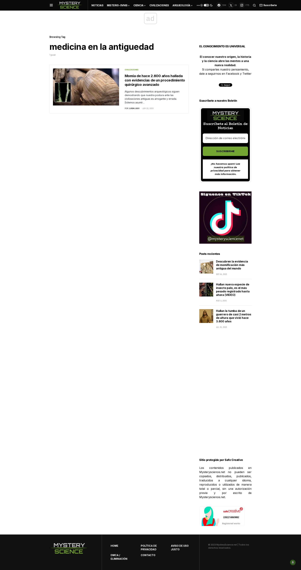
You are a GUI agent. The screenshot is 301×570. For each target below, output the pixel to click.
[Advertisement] (225, 397)
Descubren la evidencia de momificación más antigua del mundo (232, 265)
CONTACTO (148, 555)
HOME (114, 545)
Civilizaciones (132, 70)
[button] (51, 5)
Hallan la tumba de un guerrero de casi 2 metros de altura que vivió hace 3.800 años (233, 316)
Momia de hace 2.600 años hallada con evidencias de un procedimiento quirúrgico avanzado (155, 80)
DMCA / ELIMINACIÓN (119, 557)
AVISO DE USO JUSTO (180, 547)
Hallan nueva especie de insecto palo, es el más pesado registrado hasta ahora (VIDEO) (232, 290)
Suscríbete (270, 5)
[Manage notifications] (293, 562)
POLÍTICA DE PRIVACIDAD (149, 547)
